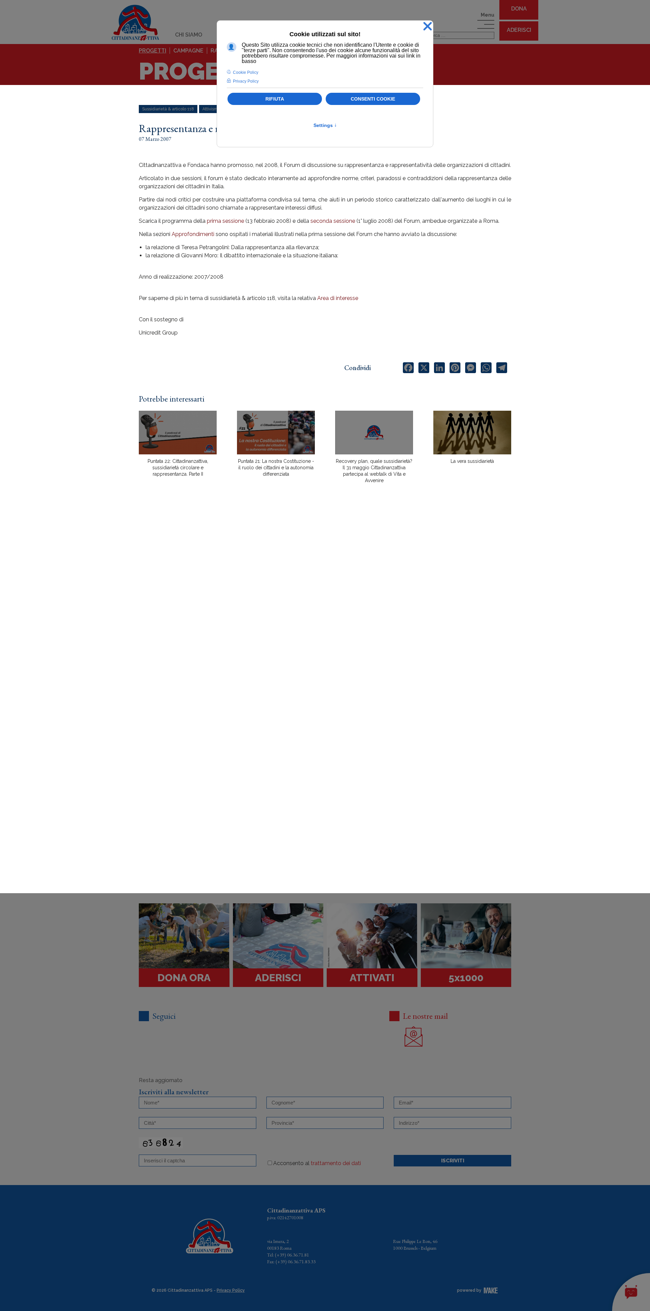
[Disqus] (325, 607)
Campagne (188, 50)
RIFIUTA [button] (274, 99)
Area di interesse (337, 298)
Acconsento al (317, 1163)
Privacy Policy (231, 1290)
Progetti (152, 50)
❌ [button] (427, 26)
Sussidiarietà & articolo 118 (168, 109)
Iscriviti (452, 1161)
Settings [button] (325, 125)
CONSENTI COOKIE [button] (373, 99)
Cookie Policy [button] (245, 72)
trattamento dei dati (336, 1163)
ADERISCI (519, 30)
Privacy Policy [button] (246, 81)
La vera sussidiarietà (472, 461)
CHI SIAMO (188, 34)
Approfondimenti (193, 234)
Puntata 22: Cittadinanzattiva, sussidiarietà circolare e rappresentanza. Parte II (178, 467)
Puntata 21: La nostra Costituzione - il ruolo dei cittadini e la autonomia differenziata (276, 467)
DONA (519, 8)
